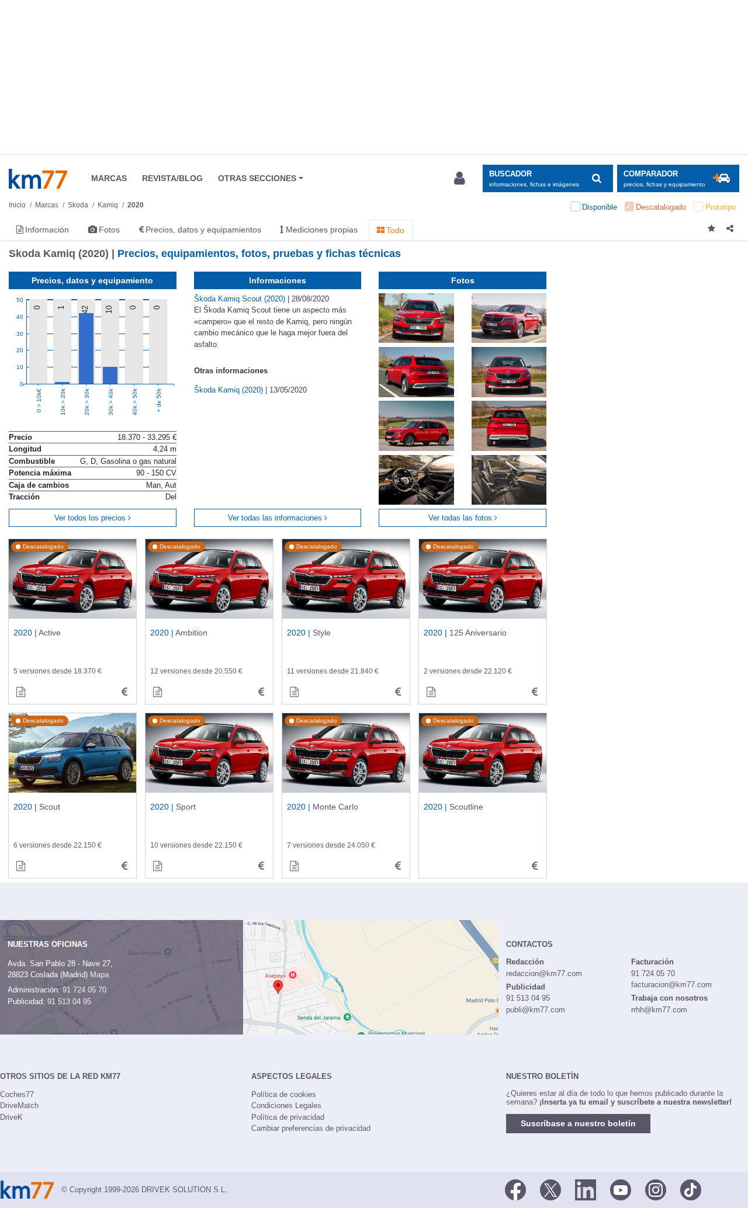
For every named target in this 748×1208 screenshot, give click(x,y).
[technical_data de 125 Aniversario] (535, 692)
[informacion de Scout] (20, 866)
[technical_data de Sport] (261, 866)
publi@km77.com (535, 1009)
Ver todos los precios (91, 517)
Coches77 (17, 1094)
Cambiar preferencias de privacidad (310, 1128)
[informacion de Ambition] (157, 692)
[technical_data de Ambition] (261, 692)
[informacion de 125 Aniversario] (431, 692)
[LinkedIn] (585, 1188)
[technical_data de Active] (124, 692)
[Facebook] (515, 1188)
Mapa (99, 974)
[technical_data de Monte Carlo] (398, 866)
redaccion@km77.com (544, 973)
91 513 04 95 (69, 1001)
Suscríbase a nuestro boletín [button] (578, 1123)
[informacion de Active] (20, 692)
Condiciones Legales (286, 1105)
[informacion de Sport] (157, 866)
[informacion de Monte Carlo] (294, 866)
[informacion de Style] (294, 692)
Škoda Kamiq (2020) (229, 390)
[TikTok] (690, 1188)
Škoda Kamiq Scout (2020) (241, 298)
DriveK (11, 1117)
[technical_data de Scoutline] (535, 866)
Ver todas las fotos (461, 517)
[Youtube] (620, 1188)
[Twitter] (550, 1188)
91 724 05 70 (84, 989)
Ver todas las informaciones (276, 517)
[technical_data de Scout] (124, 866)
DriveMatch (19, 1105)
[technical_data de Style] (398, 692)
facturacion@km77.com (671, 984)
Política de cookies (283, 1094)
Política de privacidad (287, 1117)
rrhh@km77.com (659, 1009)
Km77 (38, 178)
